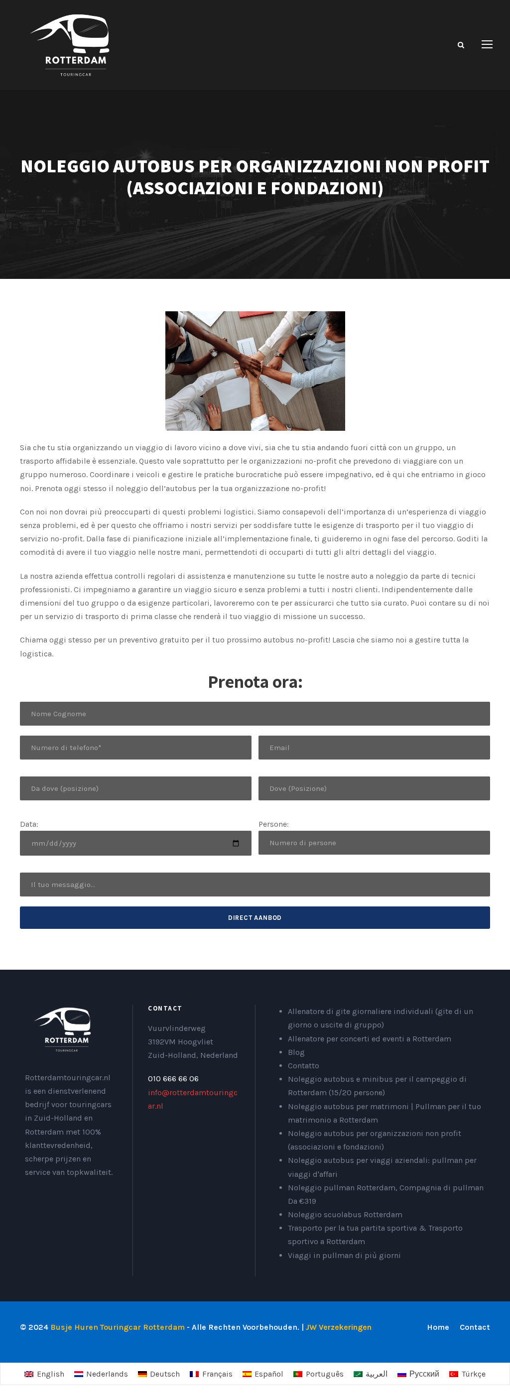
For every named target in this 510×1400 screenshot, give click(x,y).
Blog (296, 1052)
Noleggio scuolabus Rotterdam (345, 1214)
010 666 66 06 (173, 1078)
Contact (475, 1327)
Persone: (273, 824)
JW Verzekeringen (339, 1327)
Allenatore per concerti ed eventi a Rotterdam (369, 1038)
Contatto (303, 1065)
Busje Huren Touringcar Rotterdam (117, 1327)
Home (438, 1327)
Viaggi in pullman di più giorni (344, 1255)
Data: (29, 824)
